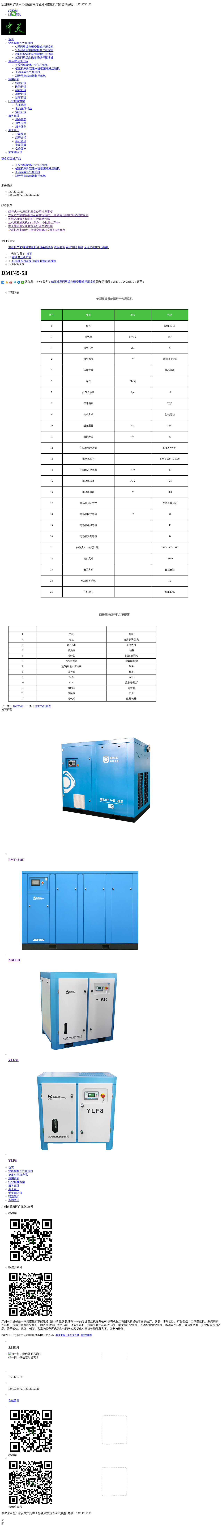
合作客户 (20, 148)
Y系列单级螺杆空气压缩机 (31, 64)
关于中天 (13, 130)
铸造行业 (20, 112)
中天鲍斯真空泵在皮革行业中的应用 (30, 226)
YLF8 (12, 1160)
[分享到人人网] (18, 282)
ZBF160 (14, 960)
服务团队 (20, 126)
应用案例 (13, 79)
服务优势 (20, 119)
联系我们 (13, 1196)
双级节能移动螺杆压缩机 (30, 75)
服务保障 (13, 115)
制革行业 (20, 97)
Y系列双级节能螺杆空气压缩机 (34, 50)
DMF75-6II (18, 706)
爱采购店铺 (15, 152)
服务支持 (20, 123)
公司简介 (20, 133)
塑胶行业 (20, 93)
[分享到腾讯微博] (14, 282)
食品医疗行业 (23, 108)
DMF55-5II (40, 706)
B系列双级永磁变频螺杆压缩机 (34, 57)
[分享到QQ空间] (6, 282)
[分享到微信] (22, 282)
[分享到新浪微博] (10, 282)
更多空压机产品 (18, 61)
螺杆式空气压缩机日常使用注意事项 (30, 211)
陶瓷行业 (20, 86)
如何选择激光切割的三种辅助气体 (29, 218)
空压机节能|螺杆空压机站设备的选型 (30, 247)
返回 (48, 705)
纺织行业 (20, 83)
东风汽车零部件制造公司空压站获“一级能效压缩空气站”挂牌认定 (48, 215)
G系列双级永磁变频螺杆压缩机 (34, 46)
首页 (11, 39)
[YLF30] (79, 1054)
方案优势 (20, 104)
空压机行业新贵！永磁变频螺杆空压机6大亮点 (36, 229)
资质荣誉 (20, 144)
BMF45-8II (16, 859)
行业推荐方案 (16, 101)
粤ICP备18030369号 (67, 1335)
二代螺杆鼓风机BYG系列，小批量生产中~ (34, 222)
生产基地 (20, 141)
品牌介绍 (20, 137)
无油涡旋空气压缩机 (27, 72)
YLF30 (13, 1060)
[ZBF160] (79, 953)
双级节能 (71, 247)
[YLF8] (79, 1154)
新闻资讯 (13, 1200)
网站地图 (86, 1335)
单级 (80, 247)
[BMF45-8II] (102, 853)
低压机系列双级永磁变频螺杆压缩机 (37, 68)
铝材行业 (20, 90)
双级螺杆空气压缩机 (20, 43)
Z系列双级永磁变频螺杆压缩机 (34, 53)
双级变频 (59, 247)
